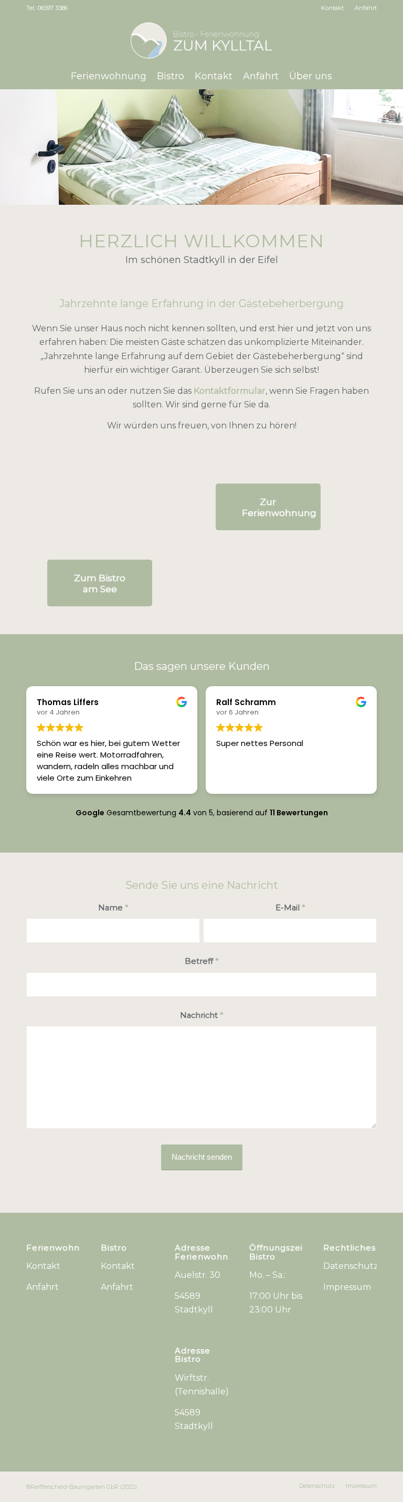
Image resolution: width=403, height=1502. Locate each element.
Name (113, 907)
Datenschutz (350, 1266)
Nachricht (201, 1015)
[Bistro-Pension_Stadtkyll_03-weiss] (202, 39)
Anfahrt (366, 8)
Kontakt (332, 8)
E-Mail (290, 907)
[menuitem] (332, 7)
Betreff (201, 961)
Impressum (347, 1287)
